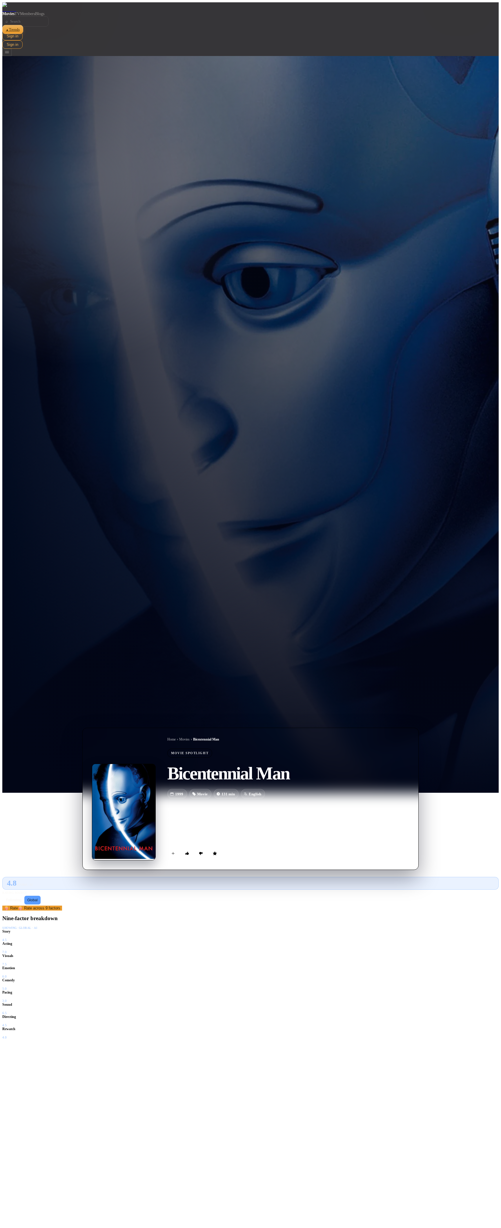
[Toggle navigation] (7, 52)
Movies (8, 14)
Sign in (12, 36)
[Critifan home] (250, 7)
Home (171, 739)
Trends (13, 29)
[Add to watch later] (173, 853)
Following (13, 900)
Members (27, 14)
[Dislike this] (201, 853)
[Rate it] (215, 853)
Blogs (39, 14)
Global (32, 900)
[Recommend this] (187, 853)
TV (17, 14)
